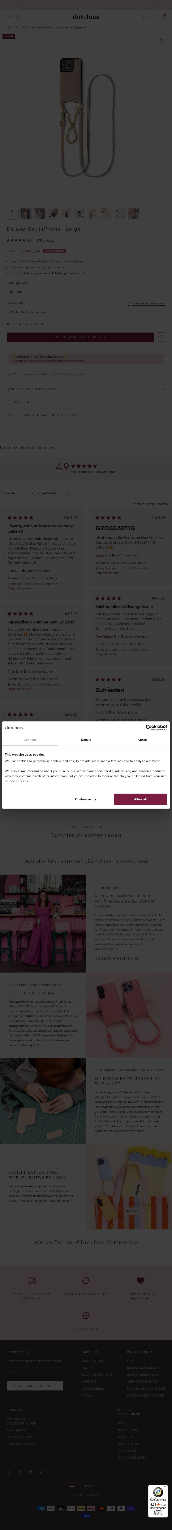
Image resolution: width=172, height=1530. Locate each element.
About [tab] (142, 739)
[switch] (158, 1512)
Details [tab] (86, 739)
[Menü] (165, 1487)
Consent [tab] (29, 739)
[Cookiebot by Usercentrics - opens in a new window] (148, 727)
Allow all (140, 799)
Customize (83, 799)
